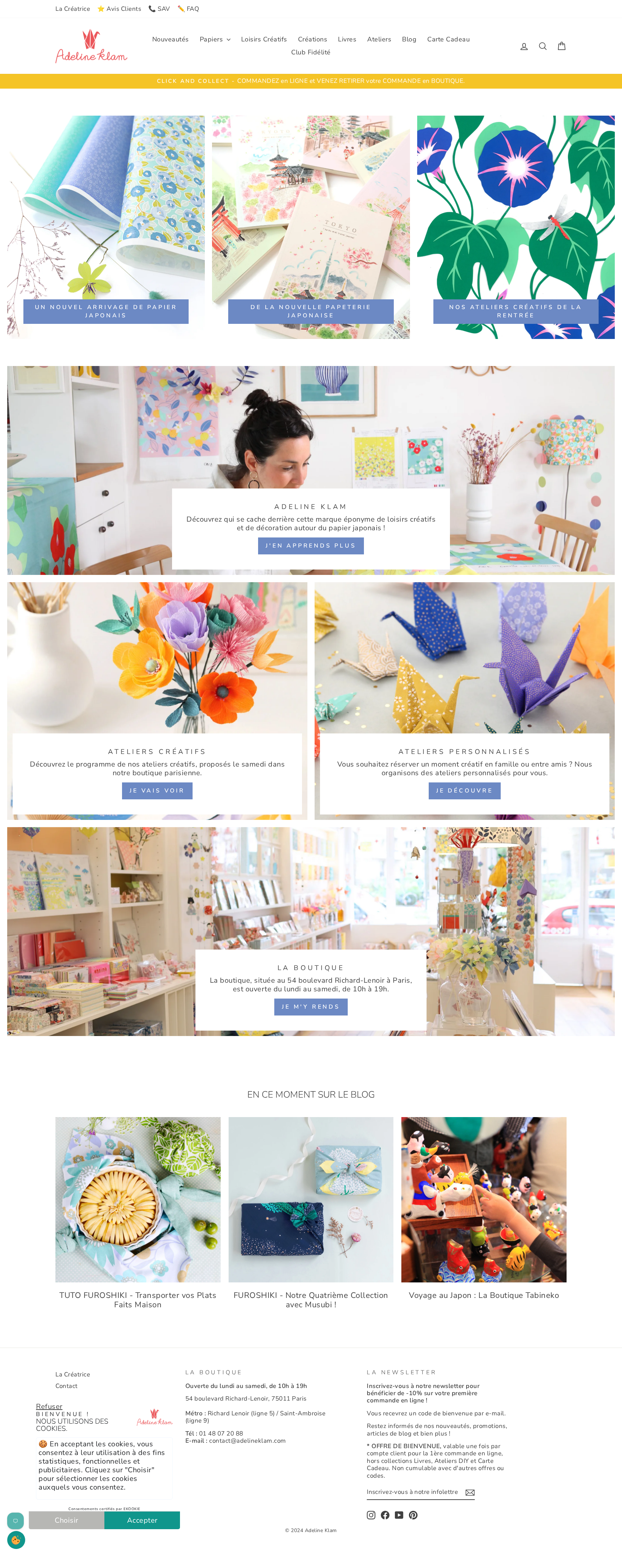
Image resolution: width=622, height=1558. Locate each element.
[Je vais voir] (157, 701)
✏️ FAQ (188, 9)
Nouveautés (170, 39)
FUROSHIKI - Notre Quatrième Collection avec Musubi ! (311, 1300)
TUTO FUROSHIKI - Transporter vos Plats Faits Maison (137, 1300)
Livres (347, 39)
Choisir (66, 1520)
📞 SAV (159, 9)
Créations (313, 39)
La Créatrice (72, 9)
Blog (409, 39)
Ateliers (379, 39)
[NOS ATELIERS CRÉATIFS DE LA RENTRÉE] (516, 227)
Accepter (142, 1520)
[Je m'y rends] (311, 931)
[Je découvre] (465, 701)
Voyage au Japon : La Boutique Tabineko (484, 1295)
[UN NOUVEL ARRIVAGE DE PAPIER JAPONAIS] (106, 227)
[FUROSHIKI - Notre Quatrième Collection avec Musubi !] (311, 1199)
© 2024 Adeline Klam (311, 1530)
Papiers (212, 39)
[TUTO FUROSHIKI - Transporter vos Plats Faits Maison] (138, 1199)
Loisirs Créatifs (264, 39)
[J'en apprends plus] (311, 470)
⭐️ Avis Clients (119, 9)
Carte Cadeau (448, 39)
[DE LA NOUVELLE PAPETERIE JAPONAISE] (311, 227)
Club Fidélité (311, 52)
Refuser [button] (49, 1406)
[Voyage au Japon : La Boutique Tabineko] (484, 1199)
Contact (66, 1386)
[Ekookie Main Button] (16, 1540)
